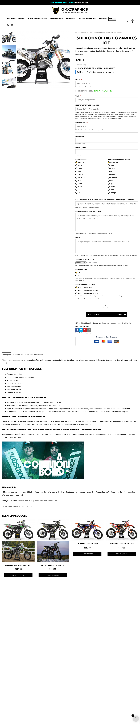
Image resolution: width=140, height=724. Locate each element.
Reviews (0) (18, 354)
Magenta (81, 177)
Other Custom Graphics (38, 18)
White (79, 168)
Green (79, 186)
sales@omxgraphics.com (89, 408)
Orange (80, 193)
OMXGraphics (74, 9)
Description (6, 354)
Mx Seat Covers (56, 18)
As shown (81, 162)
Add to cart (107, 314)
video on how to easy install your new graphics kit (37, 501)
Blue (79, 180)
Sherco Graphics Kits (99, 32)
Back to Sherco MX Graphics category (17, 506)
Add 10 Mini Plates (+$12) (87, 290)
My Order (103, 18)
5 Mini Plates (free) (84, 287)
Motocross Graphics (16, 18)
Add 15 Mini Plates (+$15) (87, 293)
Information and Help (87, 18)
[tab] (6, 354)
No (78, 275)
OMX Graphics (86, 333)
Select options (18, 575)
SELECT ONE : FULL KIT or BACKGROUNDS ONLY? (95, 68)
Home (77, 32)
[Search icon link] (127, 22)
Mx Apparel (71, 18)
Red (79, 171)
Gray (79, 190)
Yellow (80, 174)
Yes (79, 272)
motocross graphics (15, 360)
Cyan (79, 183)
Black (79, 165)
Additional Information (34, 354)
